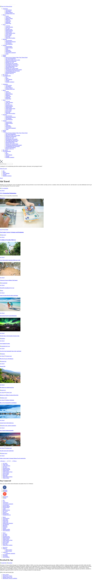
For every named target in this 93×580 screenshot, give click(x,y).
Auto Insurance (8, 40)
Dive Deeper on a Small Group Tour (7, 387)
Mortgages (7, 19)
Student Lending (9, 18)
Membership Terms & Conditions (10, 578)
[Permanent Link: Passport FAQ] (3, 361)
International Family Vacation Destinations (8, 315)
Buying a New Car (9, 73)
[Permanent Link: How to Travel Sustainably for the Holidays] (3, 397)
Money (4, 14)
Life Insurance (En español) (11, 63)
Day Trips (7, 28)
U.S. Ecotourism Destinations (8, 193)
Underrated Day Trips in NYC (12, 64)
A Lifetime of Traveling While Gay (8, 239)
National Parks (8, 31)
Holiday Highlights (10, 400)
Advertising (5, 555)
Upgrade (7, 80)
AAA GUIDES (6, 557)
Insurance (5, 39)
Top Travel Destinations (10, 58)
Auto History (8, 11)
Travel (4, 24)
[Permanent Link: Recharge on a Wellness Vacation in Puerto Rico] (3, 390)
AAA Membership (7, 75)
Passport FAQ (2, 366)
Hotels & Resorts (9, 30)
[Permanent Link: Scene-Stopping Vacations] (2, 338)
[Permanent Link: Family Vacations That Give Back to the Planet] (1, 290)
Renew (7, 78)
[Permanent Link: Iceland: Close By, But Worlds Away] (10, 418)
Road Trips (7, 36)
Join (6, 77)
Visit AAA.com (3, 168)
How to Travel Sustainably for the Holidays (8, 402)
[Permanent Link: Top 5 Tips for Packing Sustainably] (8, 425)
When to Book (6, 477)
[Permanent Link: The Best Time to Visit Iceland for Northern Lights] (10, 331)
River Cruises (8, 35)
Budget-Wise (8, 23)
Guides (4, 56)
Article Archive (8, 549)
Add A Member (8, 79)
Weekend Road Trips (10, 67)
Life (3, 500)
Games (6, 53)
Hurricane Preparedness (10, 72)
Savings (7, 16)
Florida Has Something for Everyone (7, 287)
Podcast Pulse (8, 51)
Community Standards (10, 553)
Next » (15, 461)
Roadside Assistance (9, 81)
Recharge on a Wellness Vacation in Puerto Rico (9, 395)
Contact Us (5, 552)
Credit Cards (8, 20)
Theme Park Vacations (10, 38)
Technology (8, 50)
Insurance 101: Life (9, 62)
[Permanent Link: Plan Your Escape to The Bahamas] (2, 353)
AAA (1, 229)
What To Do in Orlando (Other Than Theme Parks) (16, 57)
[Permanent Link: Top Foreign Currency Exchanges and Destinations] (22, 227)
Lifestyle (4, 45)
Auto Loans (8, 17)
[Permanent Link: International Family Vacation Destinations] (10, 310)
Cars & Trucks (8, 9)
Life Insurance (8, 42)
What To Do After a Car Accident (12, 59)
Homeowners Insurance (10, 41)
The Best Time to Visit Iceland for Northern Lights (9, 335)
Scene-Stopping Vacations (5, 343)
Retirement (7, 22)
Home (6, 49)
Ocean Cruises (8, 34)
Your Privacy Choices (7, 575)
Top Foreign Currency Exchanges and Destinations (12, 232)
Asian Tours (5, 464)
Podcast (4, 55)
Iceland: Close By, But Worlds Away (7, 422)
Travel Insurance (9, 44)
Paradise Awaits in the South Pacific (7, 450)
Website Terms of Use (7, 577)
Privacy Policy (6, 574)
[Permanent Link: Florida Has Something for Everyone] (3, 282)
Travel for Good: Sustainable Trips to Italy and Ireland (10, 351)
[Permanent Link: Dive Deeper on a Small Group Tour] (10, 382)
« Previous (2, 461)
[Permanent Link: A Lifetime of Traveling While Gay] (3, 234)
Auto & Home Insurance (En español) (13, 69)
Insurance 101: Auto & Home (11, 68)
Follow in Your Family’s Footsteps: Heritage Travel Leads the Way (13, 458)
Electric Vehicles (9, 12)
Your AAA (5, 547)
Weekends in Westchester (10, 61)
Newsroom (5, 554)
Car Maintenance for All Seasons (12, 70)
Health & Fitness (9, 47)
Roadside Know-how (10, 13)
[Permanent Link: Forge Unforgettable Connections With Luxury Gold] (10, 255)
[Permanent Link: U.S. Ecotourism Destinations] (4, 188)
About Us (5, 548)
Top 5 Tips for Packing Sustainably (7, 430)
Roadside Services (7, 514)
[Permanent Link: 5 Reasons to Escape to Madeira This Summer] (10, 275)
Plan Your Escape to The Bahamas (6, 358)
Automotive (5, 8)
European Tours (8, 29)
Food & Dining (8, 46)
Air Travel (7, 25)
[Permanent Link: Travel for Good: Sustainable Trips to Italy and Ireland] (5, 346)
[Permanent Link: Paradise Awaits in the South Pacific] (10, 445)
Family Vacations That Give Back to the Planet (9, 295)
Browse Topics (8, 551)
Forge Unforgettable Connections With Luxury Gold (10, 260)
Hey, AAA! (5, 74)
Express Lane (9, 356)
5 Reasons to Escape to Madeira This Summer (9, 280)
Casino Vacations (9, 27)
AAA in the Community (10, 52)
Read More (2, 198)
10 (13, 461)
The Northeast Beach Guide (11, 66)
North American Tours (10, 33)
